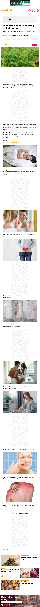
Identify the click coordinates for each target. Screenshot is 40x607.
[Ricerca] (29, 10)
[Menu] (38, 10)
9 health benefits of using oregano (29, 558)
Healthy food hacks (6, 549)
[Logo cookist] (6, 10)
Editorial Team (6, 42)
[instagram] (5, 605)
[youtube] (7, 605)
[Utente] (35, 10)
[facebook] (9, 605)
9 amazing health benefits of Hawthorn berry (10, 570)
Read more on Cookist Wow (20, 513)
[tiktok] (2, 605)
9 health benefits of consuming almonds (27, 582)
